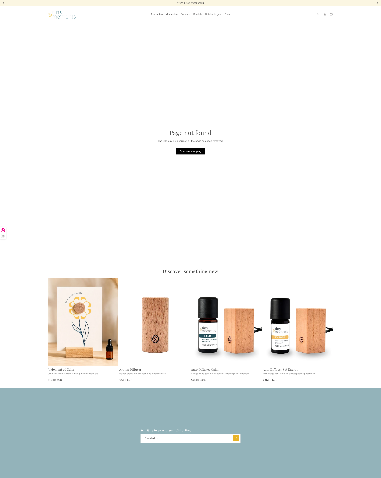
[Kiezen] (328, 361)
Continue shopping (190, 151)
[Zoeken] (318, 14)
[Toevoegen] (113, 361)
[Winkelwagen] (331, 14)
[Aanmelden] (236, 438)
